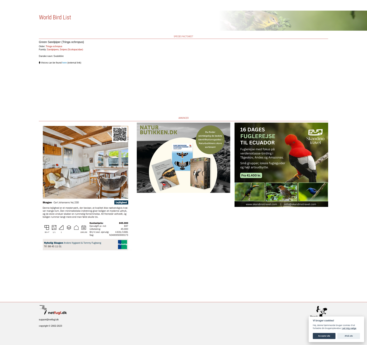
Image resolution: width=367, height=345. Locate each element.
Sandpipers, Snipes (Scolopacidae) (65, 49)
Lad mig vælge (349, 328)
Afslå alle (349, 336)
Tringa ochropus (54, 46)
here (64, 62)
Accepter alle (324, 336)
